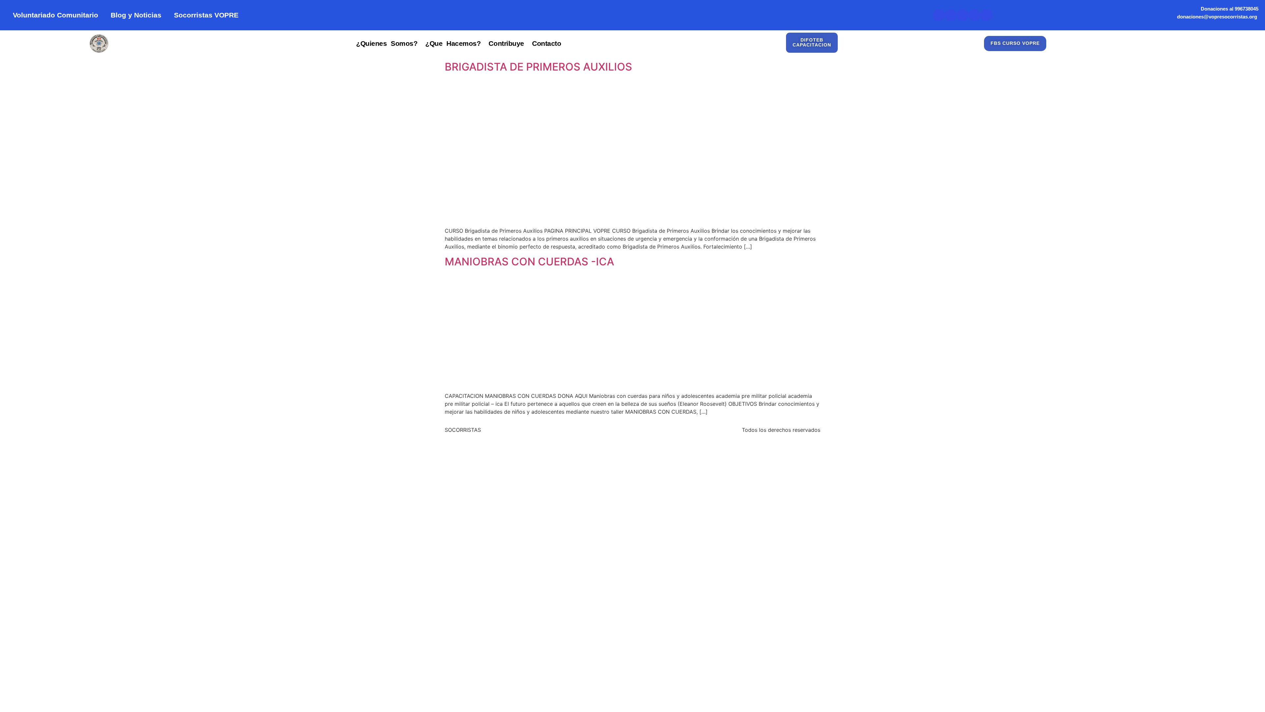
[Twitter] (939, 15)
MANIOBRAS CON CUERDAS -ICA (529, 261)
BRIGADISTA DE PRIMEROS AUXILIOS (538, 66)
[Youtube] (951, 15)
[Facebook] (963, 15)
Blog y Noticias (136, 15)
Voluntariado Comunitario (55, 15)
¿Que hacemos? (453, 43)
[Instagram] (974, 15)
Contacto (546, 43)
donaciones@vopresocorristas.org (1217, 16)
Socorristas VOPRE (206, 15)
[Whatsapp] (986, 15)
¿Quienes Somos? (386, 43)
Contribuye (506, 43)
